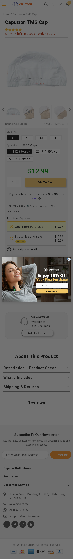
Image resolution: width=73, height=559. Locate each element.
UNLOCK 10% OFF (52, 291)
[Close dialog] (69, 259)
